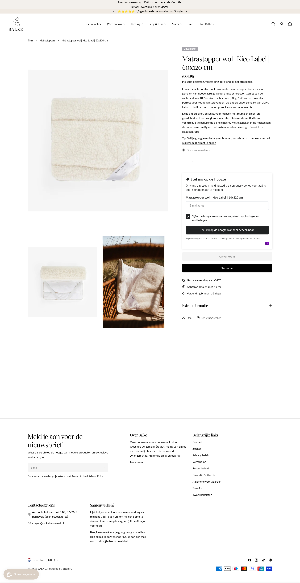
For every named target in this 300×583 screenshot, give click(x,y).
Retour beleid (201, 468)
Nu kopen (227, 268)
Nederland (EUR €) (43, 559)
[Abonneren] (104, 467)
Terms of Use (79, 476)
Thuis (30, 40)
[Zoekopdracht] (273, 23)
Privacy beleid (201, 455)
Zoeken (197, 448)
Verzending (212, 81)
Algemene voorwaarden (207, 481)
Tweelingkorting (202, 494)
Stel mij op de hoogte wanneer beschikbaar (227, 230)
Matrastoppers (47, 40)
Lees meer (136, 462)
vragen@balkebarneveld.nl (48, 523)
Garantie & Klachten (205, 475)
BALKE (42, 568)
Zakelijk (197, 488)
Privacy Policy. (96, 476)
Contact (197, 442)
